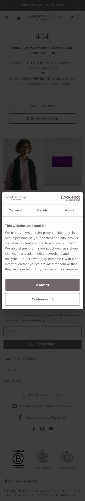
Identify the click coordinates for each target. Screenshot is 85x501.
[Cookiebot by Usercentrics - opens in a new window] (61, 198)
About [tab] (70, 210)
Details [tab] (42, 210)
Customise (40, 299)
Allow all (42, 285)
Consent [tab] (15, 210)
